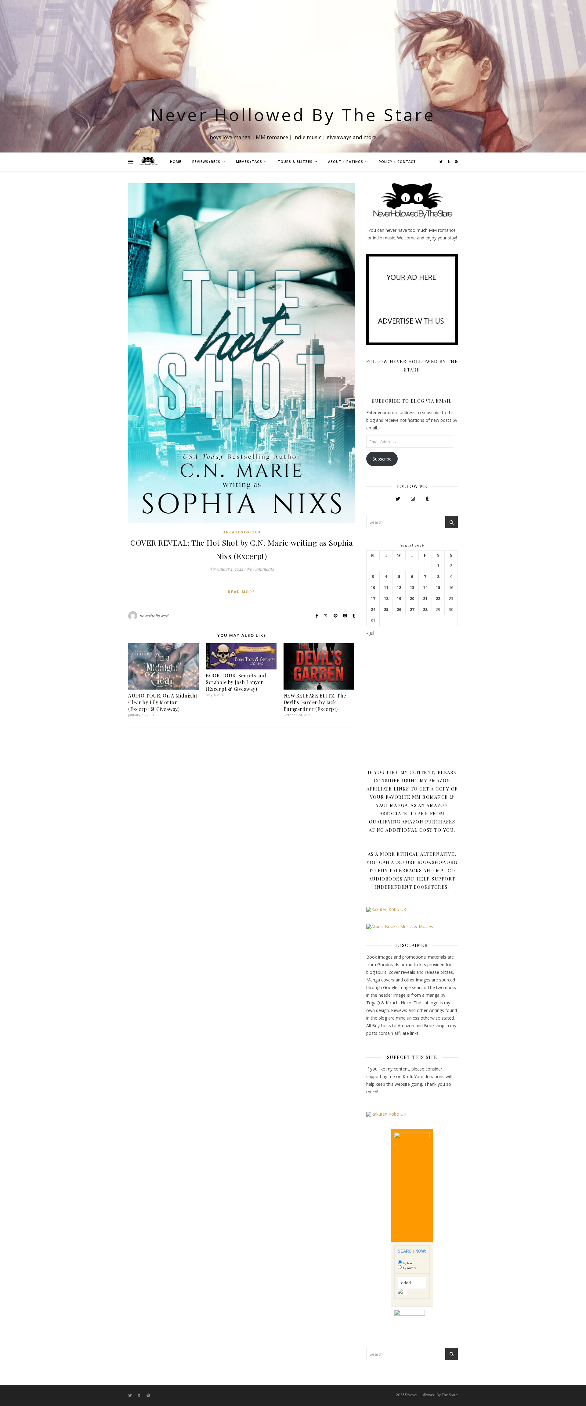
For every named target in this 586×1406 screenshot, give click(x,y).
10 (373, 587)
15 (438, 587)
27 (412, 609)
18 (386, 598)
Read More (241, 591)
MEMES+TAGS (249, 161)
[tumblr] (449, 162)
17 (373, 598)
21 (425, 598)
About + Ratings (345, 161)
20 (412, 598)
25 (386, 609)
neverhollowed (153, 616)
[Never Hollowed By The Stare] (148, 161)
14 (425, 587)
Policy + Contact (397, 161)
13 (412, 587)
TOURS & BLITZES (295, 161)
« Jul (370, 633)
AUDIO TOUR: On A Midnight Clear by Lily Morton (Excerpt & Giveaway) (162, 702)
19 (399, 598)
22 (438, 598)
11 (386, 587)
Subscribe (382, 459)
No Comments (260, 569)
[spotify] (456, 162)
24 (373, 609)
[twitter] (441, 162)
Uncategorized (241, 532)
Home (175, 161)
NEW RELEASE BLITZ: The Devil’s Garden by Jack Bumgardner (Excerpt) (315, 702)
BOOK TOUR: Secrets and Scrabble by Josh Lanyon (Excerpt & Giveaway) (236, 682)
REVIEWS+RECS (206, 161)
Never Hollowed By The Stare (293, 114)
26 (399, 609)
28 (425, 609)
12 (399, 587)
